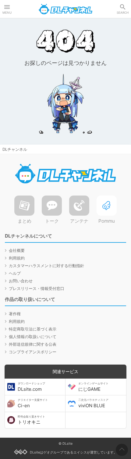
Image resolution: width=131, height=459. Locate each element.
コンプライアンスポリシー (32, 351)
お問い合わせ (21, 280)
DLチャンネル (65, 9)
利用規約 (17, 258)
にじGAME (93, 387)
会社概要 (17, 250)
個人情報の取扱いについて (32, 336)
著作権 (15, 313)
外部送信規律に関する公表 (32, 344)
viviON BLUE (93, 403)
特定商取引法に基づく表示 (32, 329)
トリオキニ (31, 420)
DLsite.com (31, 387)
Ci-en (33, 403)
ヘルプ (15, 273)
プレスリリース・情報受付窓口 (36, 288)
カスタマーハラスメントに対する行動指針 (46, 265)
